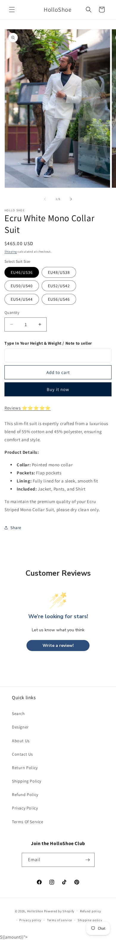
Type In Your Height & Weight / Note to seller (48, 343)
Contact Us (22, 754)
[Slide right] (71, 199)
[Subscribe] (87, 860)
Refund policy (90, 911)
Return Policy (25, 767)
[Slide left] (44, 199)
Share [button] (15, 527)
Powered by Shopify (59, 911)
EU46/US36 (22, 272)
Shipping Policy (26, 781)
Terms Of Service (27, 821)
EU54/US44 (22, 299)
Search (18, 713)
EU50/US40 (22, 285)
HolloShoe (35, 911)
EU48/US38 (59, 272)
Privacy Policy (25, 808)
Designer (20, 727)
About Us (21, 740)
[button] (11, 9)
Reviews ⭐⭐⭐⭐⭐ (27, 408)
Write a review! (58, 645)
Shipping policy (90, 920)
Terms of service (59, 920)
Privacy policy (30, 920)
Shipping (10, 251)
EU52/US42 (59, 285)
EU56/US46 (59, 299)
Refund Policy (25, 794)
